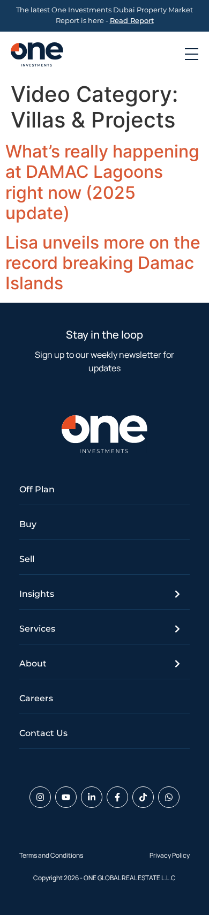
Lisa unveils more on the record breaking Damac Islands (102, 263)
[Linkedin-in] (91, 797)
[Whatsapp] (169, 797)
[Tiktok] (143, 797)
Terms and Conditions (51, 855)
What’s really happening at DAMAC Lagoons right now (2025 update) (102, 182)
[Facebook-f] (117, 797)
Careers (36, 698)
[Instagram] (40, 797)
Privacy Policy (170, 855)
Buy (27, 524)
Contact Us (43, 733)
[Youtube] (66, 797)
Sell (26, 559)
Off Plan (37, 489)
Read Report (132, 21)
